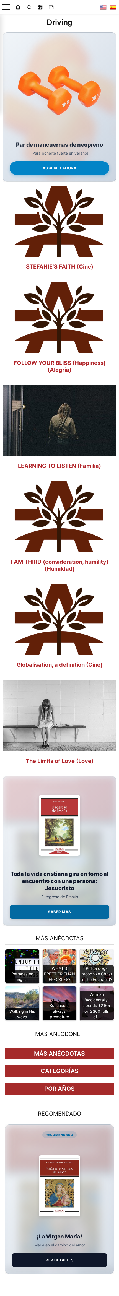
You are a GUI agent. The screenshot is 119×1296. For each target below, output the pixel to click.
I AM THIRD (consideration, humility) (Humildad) (59, 565)
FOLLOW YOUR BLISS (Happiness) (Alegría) (60, 366)
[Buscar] (29, 7)
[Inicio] (18, 7)
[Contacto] (51, 7)
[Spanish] (113, 7)
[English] (103, 7)
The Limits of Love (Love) (60, 761)
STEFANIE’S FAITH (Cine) (59, 266)
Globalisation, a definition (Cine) (60, 664)
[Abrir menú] (6, 7)
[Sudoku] (40, 7)
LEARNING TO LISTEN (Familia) (59, 466)
